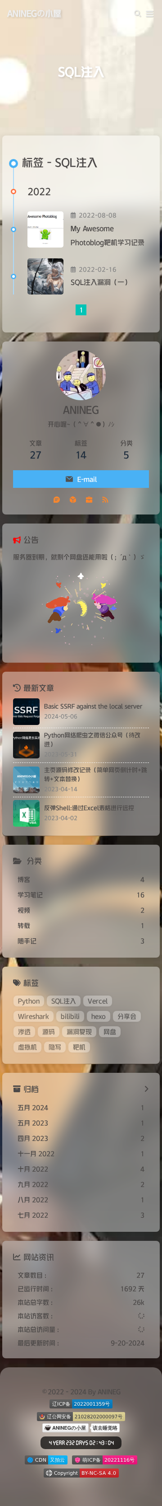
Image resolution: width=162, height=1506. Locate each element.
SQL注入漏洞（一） (101, 282)
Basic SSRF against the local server (93, 706)
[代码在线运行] (89, 499)
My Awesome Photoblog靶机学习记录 (107, 235)
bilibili (70, 1016)
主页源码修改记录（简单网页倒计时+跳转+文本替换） (95, 774)
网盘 (110, 1032)
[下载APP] (72, 499)
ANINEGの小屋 (34, 13)
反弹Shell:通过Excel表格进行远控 (89, 808)
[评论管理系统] (56, 499)
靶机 (79, 1047)
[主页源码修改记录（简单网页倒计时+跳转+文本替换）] (26, 780)
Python (29, 1001)
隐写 (55, 1047)
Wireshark (33, 1016)
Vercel (98, 1001)
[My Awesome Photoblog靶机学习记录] (45, 229)
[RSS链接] (105, 499)
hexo (98, 1016)
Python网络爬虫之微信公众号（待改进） (92, 739)
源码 (48, 1032)
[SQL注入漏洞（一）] (45, 276)
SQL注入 (63, 1001)
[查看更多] (146, 1089)
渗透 (24, 1032)
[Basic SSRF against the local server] (26, 711)
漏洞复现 (79, 1032)
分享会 (126, 1016)
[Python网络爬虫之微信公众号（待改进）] (26, 745)
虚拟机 (27, 1047)
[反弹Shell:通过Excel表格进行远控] (26, 813)
